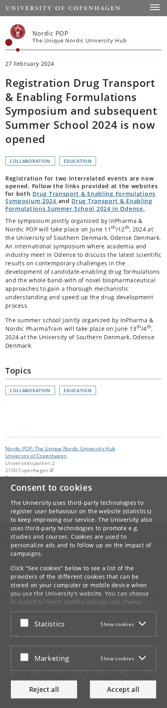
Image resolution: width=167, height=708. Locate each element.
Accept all (123, 689)
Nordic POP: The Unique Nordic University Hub (60, 448)
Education (78, 161)
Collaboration (30, 161)
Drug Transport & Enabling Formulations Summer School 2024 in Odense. (78, 204)
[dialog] (83, 592)
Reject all (44, 689)
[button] (155, 7)
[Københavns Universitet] (15, 38)
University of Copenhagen (35, 455)
